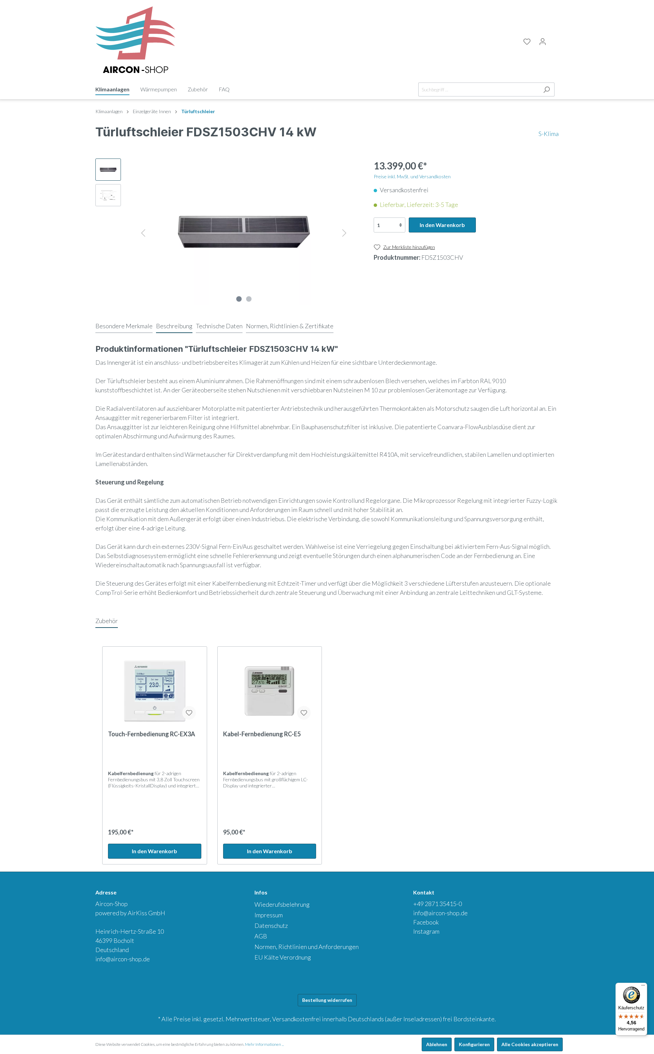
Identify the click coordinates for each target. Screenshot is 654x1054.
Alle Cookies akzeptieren (529, 1044)
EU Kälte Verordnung (282, 957)
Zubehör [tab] (106, 620)
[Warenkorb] (554, 40)
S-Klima (549, 133)
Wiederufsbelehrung (282, 904)
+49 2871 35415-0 (437, 903)
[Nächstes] (344, 232)
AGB (260, 936)
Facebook (426, 922)
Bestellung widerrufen (327, 1000)
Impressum (268, 915)
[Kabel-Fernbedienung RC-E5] (269, 691)
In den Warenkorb (442, 225)
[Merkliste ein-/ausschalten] (189, 713)
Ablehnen (436, 1044)
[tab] (124, 326)
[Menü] (643, 987)
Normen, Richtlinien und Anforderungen (306, 946)
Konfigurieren (474, 1044)
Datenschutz (271, 925)
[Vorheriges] (143, 232)
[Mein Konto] (542, 41)
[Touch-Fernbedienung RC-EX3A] (154, 691)
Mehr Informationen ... (264, 1044)
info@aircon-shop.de (122, 959)
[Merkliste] (527, 41)
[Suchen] (547, 89)
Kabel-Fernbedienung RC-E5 (262, 734)
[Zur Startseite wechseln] (135, 40)
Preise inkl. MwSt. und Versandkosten (412, 176)
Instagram (426, 931)
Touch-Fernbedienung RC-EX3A (151, 734)
